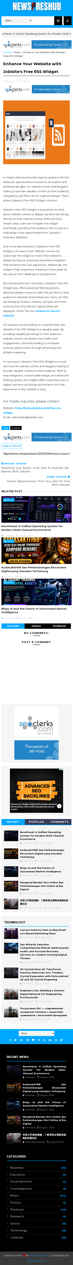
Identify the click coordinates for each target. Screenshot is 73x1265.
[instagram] (56, 1040)
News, (26, 81)
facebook (59, 626)
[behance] (50, 1040)
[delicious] (61, 1040)
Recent (13, 821)
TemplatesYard (40, 1255)
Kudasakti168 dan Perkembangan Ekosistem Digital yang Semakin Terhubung (33, 569)
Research (17, 1216)
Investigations (21, 1188)
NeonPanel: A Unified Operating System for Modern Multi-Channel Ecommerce (32, 527)
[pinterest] (28, 1040)
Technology (18, 1230)
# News (16, 428)
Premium (17, 1209)
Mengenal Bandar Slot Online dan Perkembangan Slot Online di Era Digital (41, 886)
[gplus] (21, 1040)
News (17, 52)
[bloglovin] (33, 1040)
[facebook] (10, 1040)
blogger (13, 626)
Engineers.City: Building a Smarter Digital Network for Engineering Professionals (42, 994)
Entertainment (21, 1181)
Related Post (12, 491)
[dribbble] (39, 1040)
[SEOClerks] (36, 44)
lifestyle (16, 1237)
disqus (36, 626)
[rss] (44, 1040)
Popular (36, 821)
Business (16, 1167)
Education (17, 1174)
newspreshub (36, 1261)
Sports (15, 1223)
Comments (60, 821)
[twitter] (15, 1040)
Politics (15, 1202)
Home (6, 52)
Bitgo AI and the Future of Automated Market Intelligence (34, 610)
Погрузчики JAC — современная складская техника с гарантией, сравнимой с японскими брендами (43, 1012)
